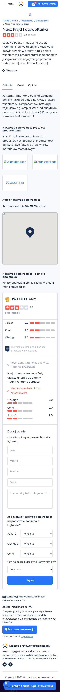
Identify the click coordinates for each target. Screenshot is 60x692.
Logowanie (27, 637)
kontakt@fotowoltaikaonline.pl (25, 596)
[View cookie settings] (7, 685)
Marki (20, 85)
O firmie (7, 85)
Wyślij (30, 580)
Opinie (32, 85)
